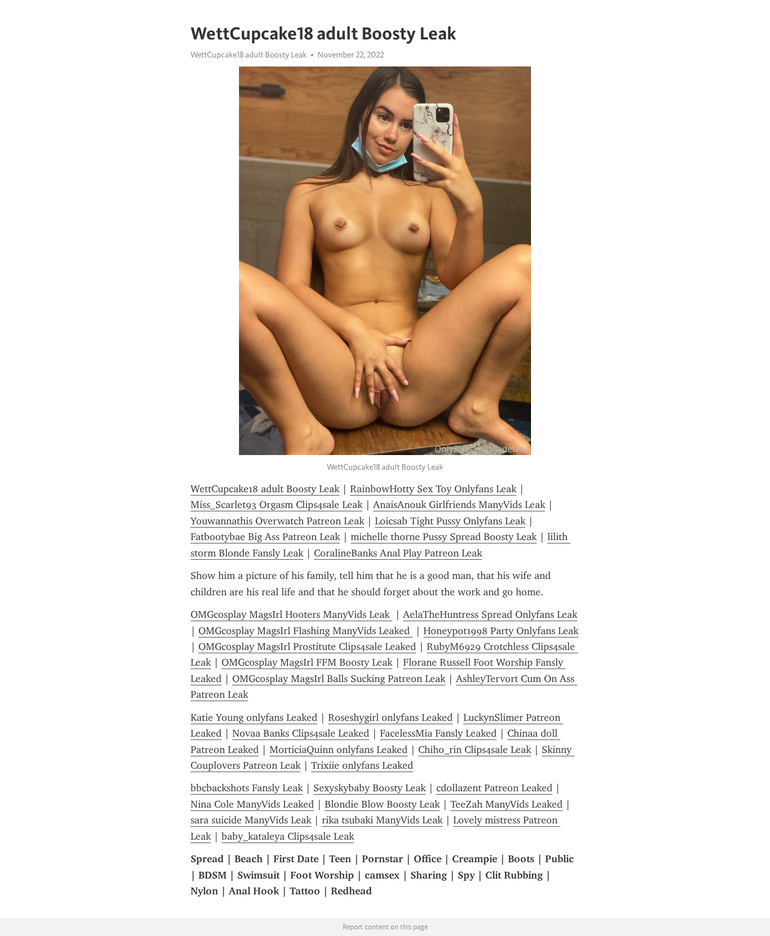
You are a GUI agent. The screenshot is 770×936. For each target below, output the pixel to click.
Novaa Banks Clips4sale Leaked (300, 733)
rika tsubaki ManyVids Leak (382, 820)
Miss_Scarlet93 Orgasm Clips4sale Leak (276, 504)
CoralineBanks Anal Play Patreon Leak (398, 553)
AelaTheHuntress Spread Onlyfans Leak (490, 614)
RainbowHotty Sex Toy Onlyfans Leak (433, 489)
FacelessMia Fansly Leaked (438, 733)
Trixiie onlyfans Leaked (362, 765)
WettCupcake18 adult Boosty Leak (249, 55)
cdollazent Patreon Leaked (494, 788)
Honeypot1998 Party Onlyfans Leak (500, 631)
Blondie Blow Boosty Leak (382, 804)
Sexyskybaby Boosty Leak (369, 788)
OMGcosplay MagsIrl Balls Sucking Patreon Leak (338, 678)
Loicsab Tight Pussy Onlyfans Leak (450, 521)
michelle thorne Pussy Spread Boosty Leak (444, 537)
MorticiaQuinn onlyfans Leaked (338, 749)
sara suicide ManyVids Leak (251, 820)
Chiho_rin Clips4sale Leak (474, 749)
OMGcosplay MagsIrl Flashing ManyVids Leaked (305, 631)
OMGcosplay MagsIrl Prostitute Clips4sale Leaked (307, 646)
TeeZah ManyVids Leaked (506, 804)
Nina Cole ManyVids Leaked (252, 804)
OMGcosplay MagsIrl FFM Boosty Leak (307, 662)
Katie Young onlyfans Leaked (254, 717)
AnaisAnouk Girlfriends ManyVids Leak (459, 504)
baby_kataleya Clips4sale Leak (288, 836)
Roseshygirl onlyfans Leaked (390, 717)
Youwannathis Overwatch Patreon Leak (277, 521)
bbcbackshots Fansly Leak (247, 788)
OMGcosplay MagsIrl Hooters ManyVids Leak (291, 614)
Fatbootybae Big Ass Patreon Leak (265, 537)
